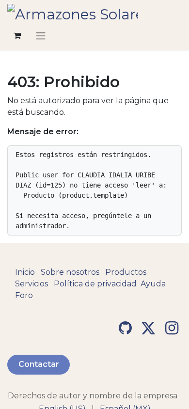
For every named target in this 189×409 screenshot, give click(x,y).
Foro (24, 295)
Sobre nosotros (70, 272)
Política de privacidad (95, 283)
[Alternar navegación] (41, 35)
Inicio (25, 272)
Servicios (31, 283)
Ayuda (153, 283)
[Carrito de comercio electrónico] (17, 35)
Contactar (38, 364)
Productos (125, 272)
